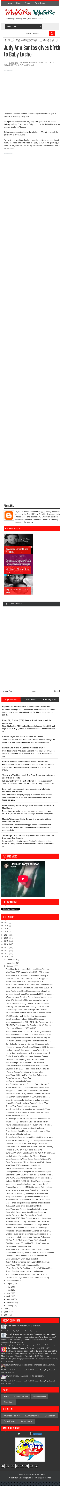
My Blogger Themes (43, 1478)
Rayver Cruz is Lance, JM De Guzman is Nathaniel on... (29, 1187)
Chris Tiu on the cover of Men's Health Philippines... (28, 978)
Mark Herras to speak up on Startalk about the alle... (28, 1190)
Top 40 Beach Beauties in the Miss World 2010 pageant (29, 1137)
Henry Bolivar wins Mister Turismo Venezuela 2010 (27, 1112)
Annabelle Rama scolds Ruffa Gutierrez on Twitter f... (28, 1231)
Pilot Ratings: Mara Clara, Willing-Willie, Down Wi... (27, 1010)
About (18, 3)
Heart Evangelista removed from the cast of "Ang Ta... (29, 1038)
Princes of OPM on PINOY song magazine (24, 1150)
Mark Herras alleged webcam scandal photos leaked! (28, 1203)
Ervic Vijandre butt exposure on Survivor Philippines (28, 1237)
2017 (6, 935)
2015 (6, 941)
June (9, 1290)
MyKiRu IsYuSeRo (37, 1474)
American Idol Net (12, 1416)
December (11, 960)
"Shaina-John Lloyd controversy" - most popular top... (28, 1277)
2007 (6, 1315)
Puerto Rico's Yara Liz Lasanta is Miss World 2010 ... (28, 1087)
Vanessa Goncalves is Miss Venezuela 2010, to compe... (30, 994)
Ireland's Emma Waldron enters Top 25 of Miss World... (29, 1013)
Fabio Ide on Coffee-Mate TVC (19, 1246)
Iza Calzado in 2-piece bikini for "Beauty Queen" (26, 1156)
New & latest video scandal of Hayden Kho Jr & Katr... (29, 1125)
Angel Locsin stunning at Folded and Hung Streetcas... (29, 969)
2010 (6, 957)
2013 (6, 947)
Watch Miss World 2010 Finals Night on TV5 (24, 982)
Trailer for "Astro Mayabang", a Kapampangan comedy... (29, 1140)
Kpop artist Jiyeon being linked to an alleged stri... (27, 1212)
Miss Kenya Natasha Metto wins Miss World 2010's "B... (30, 988)
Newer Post (7, 691)
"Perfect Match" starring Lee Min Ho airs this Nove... (28, 1003)
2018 (6, 932)
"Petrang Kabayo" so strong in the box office (24, 1072)
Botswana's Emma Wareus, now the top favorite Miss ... (29, 1175)
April (8, 1296)
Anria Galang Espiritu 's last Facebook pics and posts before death (23, 1345)
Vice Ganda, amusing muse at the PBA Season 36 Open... (30, 1253)
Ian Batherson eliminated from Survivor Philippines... (28, 1097)
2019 (6, 929)
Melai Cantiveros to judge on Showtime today (25, 1128)
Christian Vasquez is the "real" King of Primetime (26, 1143)
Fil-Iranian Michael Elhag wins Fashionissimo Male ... (28, 1041)
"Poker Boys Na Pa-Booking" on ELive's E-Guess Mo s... (30, 1268)
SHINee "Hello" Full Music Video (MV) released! (26, 1240)
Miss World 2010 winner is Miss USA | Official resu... (28, 972)
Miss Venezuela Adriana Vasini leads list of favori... (27, 1209)
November (11, 963)
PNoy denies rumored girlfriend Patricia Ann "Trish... (28, 1196)
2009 (6, 1309)
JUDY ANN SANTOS (11, 65)
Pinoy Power (9, 1421)
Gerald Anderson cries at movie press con (23, 1168)
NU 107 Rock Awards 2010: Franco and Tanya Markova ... (30, 985)
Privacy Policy (39, 1396)
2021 (6, 922)
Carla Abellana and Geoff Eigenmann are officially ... (28, 991)
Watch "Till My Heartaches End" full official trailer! (27, 1122)
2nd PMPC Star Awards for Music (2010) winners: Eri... (29, 1178)
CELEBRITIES (49, 63)
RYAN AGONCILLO (27, 65)
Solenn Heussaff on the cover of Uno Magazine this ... (29, 1224)
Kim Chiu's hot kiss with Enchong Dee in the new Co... (29, 1084)
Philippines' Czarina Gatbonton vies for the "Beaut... (28, 1090)
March (9, 1299)
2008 (6, 1312)
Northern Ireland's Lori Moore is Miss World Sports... (28, 1050)
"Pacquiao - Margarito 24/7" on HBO (21, 1028)
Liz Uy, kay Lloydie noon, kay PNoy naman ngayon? (28, 1053)
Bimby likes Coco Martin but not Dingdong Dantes (27, 1056)
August (9, 1284)
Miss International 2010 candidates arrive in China (27, 1066)
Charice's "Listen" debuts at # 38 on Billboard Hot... (27, 1256)
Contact (28, 3)
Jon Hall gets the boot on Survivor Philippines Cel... (27, 1044)
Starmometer (26, 1421)
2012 (6, 950)
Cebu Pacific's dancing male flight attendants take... (28, 1193)
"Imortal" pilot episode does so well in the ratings (26, 1228)
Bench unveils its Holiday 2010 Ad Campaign (25, 1019)
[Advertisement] (30, 92)
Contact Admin (21, 1396)
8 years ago (34, 1331)
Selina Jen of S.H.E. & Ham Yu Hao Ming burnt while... (29, 1031)
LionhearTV (50, 1416)
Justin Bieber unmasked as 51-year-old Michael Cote (28, 1262)
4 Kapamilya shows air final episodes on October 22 (28, 1119)
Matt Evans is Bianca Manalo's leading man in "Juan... (29, 1109)
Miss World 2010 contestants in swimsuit (23, 1165)
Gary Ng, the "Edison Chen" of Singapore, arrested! (27, 1006)
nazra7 (9, 1334)
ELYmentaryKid (32, 1416)
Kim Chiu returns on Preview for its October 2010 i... (28, 1274)
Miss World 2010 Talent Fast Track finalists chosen (27, 1249)
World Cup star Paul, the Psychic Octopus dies (26, 1016)
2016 (6, 938)
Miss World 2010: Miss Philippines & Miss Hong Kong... (29, 1218)
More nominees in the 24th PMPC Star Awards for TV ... (29, 1022)
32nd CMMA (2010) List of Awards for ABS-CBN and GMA (30, 1153)
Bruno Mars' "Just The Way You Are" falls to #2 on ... (28, 1103)
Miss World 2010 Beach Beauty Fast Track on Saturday (29, 1147)
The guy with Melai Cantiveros (18, 1134)
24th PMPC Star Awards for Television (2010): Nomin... (29, 1025)
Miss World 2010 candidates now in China (23, 1265)
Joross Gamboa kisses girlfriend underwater (24, 1271)
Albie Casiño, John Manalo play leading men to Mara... (29, 1131)
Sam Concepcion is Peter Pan (18, 1078)
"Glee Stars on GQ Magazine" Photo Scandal (25, 1059)
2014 (6, 944)
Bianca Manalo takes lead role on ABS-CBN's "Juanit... (29, 1200)
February (11, 1302)
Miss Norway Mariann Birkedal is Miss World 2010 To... (29, 1034)
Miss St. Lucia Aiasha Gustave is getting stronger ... (28, 1100)
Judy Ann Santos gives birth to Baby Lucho (24, 1206)
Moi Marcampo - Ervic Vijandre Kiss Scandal (25, 1062)
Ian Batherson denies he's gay (18, 1081)
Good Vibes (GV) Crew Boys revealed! (22, 1259)
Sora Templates (25, 1478)
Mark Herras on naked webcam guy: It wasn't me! (27, 1184)
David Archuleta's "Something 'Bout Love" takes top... (28, 1243)
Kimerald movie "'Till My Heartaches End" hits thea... (28, 1221)
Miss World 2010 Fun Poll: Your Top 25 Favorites (26, 1075)
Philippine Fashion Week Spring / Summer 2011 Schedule (30, 1047)
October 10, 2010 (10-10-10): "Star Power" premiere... (28, 1181)
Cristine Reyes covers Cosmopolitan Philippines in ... (28, 1234)
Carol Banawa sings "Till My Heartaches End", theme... (29, 1162)
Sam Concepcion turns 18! (17, 1115)
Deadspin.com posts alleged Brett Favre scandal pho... (29, 1172)
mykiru (9, 1376)
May (9, 1293)
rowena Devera (13, 1365)
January (10, 1306)
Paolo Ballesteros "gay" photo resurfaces (15, 1331)
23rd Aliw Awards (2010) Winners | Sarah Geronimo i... (28, 1094)
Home (9, 3)
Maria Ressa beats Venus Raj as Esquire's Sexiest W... (29, 1159)
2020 (6, 925)
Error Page (40, 3)
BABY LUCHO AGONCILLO (33, 63)
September (11, 1281)
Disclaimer (8, 1402)
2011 (6, 953)
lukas (8, 1326)
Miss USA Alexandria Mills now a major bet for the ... (28, 1000)
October (10, 966)
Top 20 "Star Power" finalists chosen (21, 1106)
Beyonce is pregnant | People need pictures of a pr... (28, 1069)
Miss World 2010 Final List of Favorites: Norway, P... (28, 975)
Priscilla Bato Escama (16, 1348)
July (9, 1287)
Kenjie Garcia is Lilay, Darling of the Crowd (24, 1215)
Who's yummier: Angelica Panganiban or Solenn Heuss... (30, 997)
